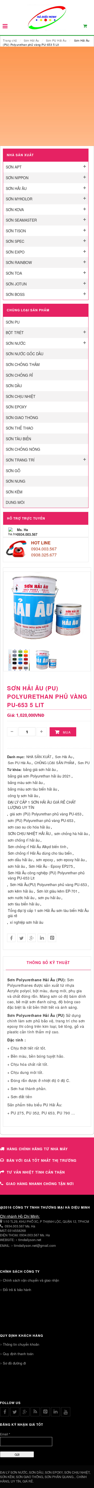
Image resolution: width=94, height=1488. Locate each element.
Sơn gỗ (13, 470)
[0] (88, 27)
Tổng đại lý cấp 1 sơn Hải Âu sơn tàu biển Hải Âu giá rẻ (48, 913)
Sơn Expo (15, 252)
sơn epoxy (44, 859)
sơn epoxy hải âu (71, 859)
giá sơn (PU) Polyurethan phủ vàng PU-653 (45, 813)
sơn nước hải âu (21, 897)
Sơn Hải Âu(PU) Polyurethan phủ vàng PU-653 (48, 884)
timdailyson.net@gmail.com (35, 1245)
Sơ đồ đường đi (14, 1363)
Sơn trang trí (20, 460)
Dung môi (15, 502)
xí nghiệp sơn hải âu (26, 922)
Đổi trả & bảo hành (17, 1289)
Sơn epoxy (16, 406)
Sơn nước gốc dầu (24, 353)
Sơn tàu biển (18, 438)
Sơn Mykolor (19, 198)
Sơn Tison (16, 230)
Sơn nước (16, 343)
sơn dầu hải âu (20, 859)
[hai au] (19, 659)
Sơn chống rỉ (19, 375)
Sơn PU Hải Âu (56, 40)
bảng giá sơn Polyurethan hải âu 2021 (39, 776)
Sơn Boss (15, 294)
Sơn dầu (14, 385)
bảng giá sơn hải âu (39, 769)
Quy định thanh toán (18, 1353)
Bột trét (15, 332)
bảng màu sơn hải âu (25, 782)
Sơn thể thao (19, 428)
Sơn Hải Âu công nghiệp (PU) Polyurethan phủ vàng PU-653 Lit (46, 875)
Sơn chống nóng (23, 449)
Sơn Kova (15, 209)
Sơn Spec (15, 241)
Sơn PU (13, 322)
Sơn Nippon (17, 177)
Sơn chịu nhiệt (21, 396)
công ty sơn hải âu (23, 795)
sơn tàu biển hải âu (23, 903)
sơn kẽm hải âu (20, 891)
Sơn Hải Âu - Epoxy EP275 (51, 866)
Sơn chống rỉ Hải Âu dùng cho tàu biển (40, 853)
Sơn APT (14, 167)
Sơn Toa (14, 273)
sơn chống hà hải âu (71, 833)
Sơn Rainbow (19, 262)
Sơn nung (15, 481)
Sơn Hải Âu (31, 40)
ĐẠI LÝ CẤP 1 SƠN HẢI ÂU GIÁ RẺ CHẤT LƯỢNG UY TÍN (42, 804)
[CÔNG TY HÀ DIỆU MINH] (47, 17)
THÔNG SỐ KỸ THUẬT (48, 962)
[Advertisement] (47, 96)
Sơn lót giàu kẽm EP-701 (57, 891)
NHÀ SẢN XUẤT (38, 756)
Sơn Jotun (16, 283)
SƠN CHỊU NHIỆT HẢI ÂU (29, 833)
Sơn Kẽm (14, 491)
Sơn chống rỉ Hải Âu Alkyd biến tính (37, 846)
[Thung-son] (46, 659)
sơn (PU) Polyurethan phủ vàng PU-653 (40, 820)
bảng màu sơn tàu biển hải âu (32, 789)
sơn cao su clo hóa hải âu (29, 827)
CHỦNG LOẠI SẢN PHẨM (54, 762)
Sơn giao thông (22, 417)
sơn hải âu (16, 866)
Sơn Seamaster (21, 220)
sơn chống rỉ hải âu (24, 840)
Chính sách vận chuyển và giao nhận (31, 1280)
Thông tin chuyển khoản (21, 1344)
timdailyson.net (29, 1239)
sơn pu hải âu (49, 897)
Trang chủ (10, 40)
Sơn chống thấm (23, 364)
